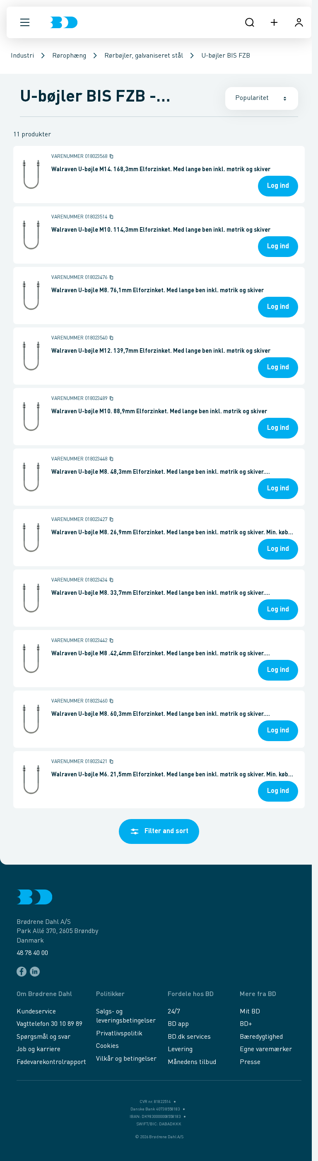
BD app (178, 1024)
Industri (22, 56)
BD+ (246, 1024)
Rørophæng (69, 56)
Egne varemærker (266, 1049)
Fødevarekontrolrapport (51, 1062)
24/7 (174, 1011)
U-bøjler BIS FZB (225, 56)
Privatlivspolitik (119, 1033)
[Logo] (63, 22)
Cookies (107, 1046)
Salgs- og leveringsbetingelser (126, 1016)
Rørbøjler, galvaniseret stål (143, 56)
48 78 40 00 (32, 953)
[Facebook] (21, 972)
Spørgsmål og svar (43, 1037)
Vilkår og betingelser (126, 1059)
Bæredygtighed (261, 1037)
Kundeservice (36, 1011)
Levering (180, 1049)
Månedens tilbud (192, 1062)
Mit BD (250, 1011)
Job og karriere (38, 1049)
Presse (250, 1062)
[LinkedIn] (35, 972)
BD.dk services (189, 1037)
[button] (24, 22)
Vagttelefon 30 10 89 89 (49, 1024)
